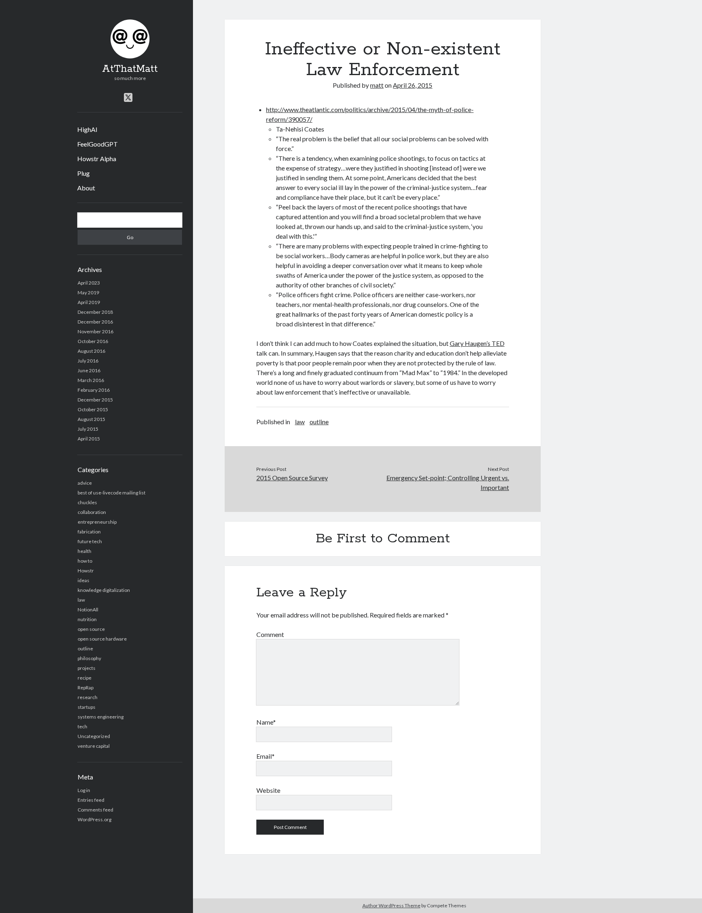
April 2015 (89, 439)
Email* (265, 756)
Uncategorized (94, 736)
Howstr (86, 571)
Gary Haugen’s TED (477, 343)
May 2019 (88, 292)
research (88, 697)
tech (82, 726)
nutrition (87, 619)
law (81, 600)
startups (86, 707)
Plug (83, 173)
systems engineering (101, 717)
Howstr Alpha (96, 158)
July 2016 (88, 361)
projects (86, 668)
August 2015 (91, 419)
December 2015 (95, 400)
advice (85, 483)
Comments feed (95, 810)
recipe (84, 678)
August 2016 (91, 351)
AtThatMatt (130, 69)
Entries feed (91, 800)
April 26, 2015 (412, 85)
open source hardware (102, 639)
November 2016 (95, 331)
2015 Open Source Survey (292, 477)
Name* (266, 722)
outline (85, 648)
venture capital (94, 746)
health (84, 551)
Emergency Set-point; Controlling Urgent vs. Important (447, 482)
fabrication (89, 532)
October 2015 (93, 409)
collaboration (92, 512)
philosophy (89, 658)
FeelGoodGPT (97, 144)
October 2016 (93, 341)
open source (91, 629)
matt (377, 85)
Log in (84, 790)
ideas (83, 580)
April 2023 (89, 283)
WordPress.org (94, 819)
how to (85, 561)
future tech (90, 541)
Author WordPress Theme (391, 905)
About (86, 188)
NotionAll (88, 610)
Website (268, 790)
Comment (270, 634)
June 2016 (89, 370)
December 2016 (95, 322)
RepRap (85, 687)
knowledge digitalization (104, 590)
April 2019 (89, 302)
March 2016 (91, 380)
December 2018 (95, 312)
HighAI (87, 129)
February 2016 (94, 390)
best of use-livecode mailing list (111, 493)
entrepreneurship (97, 522)
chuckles (87, 502)
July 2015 (88, 429)
